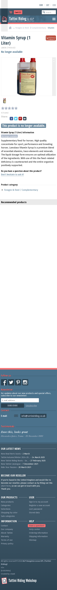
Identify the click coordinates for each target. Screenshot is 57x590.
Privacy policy (7, 543)
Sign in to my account (38, 502)
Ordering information (38, 533)
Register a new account (39, 505)
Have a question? (36, 526)
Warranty (5, 536)
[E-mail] (25, 119)
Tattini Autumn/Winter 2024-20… (15, 457)
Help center (34, 529)
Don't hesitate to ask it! (12, 174)
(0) (18, 12)
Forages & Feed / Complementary (21, 190)
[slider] (9, 108)
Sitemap (32, 540)
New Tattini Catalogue (11, 464)
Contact (5, 410)
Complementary (39, 28)
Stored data (34, 512)
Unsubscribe (31, 406)
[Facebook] (12, 119)
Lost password (35, 509)
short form (6, 486)
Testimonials (7, 426)
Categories (6, 505)
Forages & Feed (22, 28)
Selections (5, 509)
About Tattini (6, 533)
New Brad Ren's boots (11, 454)
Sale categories (8, 516)
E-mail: (4, 415)
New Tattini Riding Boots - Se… (14, 461)
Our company (7, 529)
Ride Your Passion (9, 467)
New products (7, 502)
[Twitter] (16, 119)
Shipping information (38, 536)
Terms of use (7, 540)
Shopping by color (9, 512)
